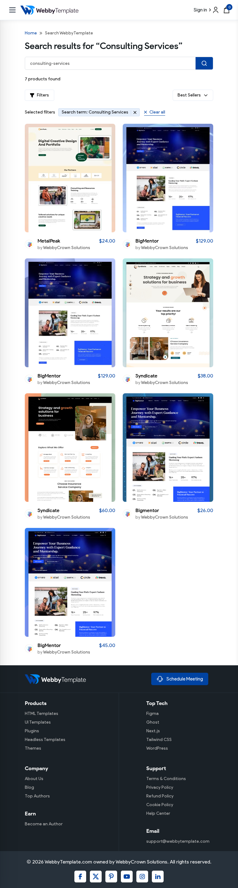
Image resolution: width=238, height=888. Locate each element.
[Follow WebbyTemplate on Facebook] (80, 876)
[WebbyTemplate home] (85, 679)
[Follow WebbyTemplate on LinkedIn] (158, 876)
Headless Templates (45, 739)
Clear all (157, 112)
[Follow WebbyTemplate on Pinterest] (111, 876)
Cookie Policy (159, 804)
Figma (152, 713)
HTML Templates (41, 713)
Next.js (153, 731)
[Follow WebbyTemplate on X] (96, 876)
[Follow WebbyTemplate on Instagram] (142, 876)
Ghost (152, 722)
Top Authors (37, 796)
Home (31, 33)
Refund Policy (160, 796)
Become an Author (44, 824)
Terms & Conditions (166, 778)
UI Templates (38, 722)
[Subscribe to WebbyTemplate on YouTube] (127, 876)
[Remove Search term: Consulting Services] (133, 112)
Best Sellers (189, 95)
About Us (34, 778)
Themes (33, 748)
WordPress (157, 748)
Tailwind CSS (159, 739)
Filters (43, 95)
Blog (29, 787)
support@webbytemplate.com (177, 841)
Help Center (158, 813)
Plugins (32, 731)
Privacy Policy (159, 787)
